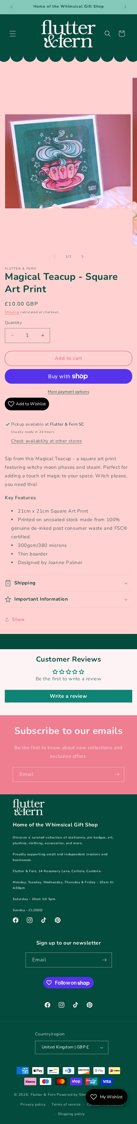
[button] (13, 34)
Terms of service (66, 1104)
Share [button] (18, 619)
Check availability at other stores (46, 441)
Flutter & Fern (43, 1094)
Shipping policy (71, 1114)
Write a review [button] (68, 696)
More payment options (68, 391)
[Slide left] (54, 257)
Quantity (13, 323)
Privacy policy (33, 1104)
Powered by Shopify (75, 1094)
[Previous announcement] (12, 7)
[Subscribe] (117, 774)
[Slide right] (83, 257)
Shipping (12, 312)
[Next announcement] (125, 7)
